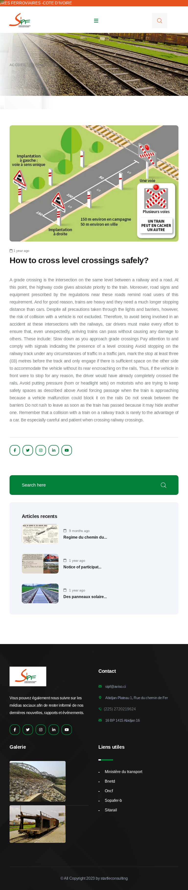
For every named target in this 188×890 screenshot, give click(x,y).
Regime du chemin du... (85, 537)
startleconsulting (114, 878)
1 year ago (20, 251)
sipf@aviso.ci (115, 686)
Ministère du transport (123, 772)
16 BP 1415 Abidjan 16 (122, 720)
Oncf (109, 791)
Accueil (18, 65)
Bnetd (110, 781)
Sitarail (111, 810)
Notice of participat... (82, 567)
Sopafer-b (113, 800)
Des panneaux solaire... (85, 597)
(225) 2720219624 (119, 709)
